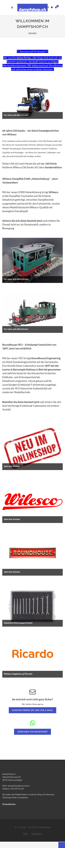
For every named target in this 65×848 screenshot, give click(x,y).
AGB (25, 833)
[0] (56, 7)
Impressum (36, 833)
